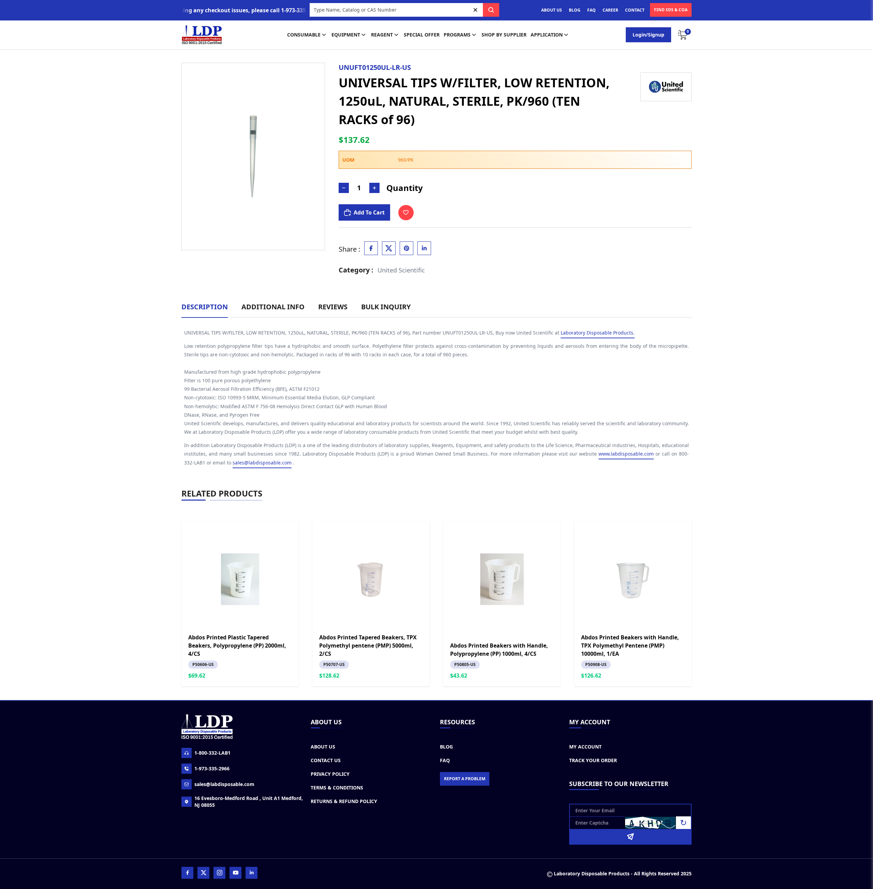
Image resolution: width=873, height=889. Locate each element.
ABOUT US (551, 10)
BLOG (574, 10)
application (547, 34)
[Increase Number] (374, 188)
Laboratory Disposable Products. (598, 332)
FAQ (591, 10)
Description (204, 306)
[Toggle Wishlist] (406, 212)
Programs (457, 34)
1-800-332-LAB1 (212, 753)
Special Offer (422, 34)
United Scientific (401, 270)
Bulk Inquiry (386, 306)
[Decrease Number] (344, 188)
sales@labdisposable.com (262, 462)
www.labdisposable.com (626, 453)
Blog (446, 746)
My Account (585, 746)
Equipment (345, 34)
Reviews (332, 306)
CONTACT (635, 10)
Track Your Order (593, 760)
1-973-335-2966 (212, 768)
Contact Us (326, 760)
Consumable (304, 34)
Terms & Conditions (337, 787)
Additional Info (273, 306)
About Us (323, 746)
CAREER (610, 10)
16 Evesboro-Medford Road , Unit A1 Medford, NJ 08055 (248, 801)
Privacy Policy (330, 774)
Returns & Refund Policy (344, 801)
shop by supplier (504, 34)
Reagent (382, 34)
